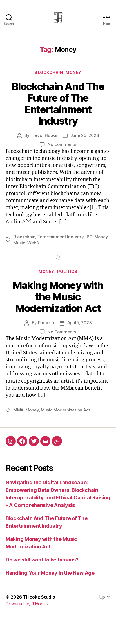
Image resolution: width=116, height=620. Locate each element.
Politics (67, 271)
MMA (18, 410)
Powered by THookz (27, 604)
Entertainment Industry (60, 236)
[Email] (45, 441)
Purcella (46, 322)
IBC (89, 236)
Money (73, 72)
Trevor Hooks (44, 135)
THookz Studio (39, 597)
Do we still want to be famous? (42, 560)
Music (19, 242)
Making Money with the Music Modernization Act (58, 296)
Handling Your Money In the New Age (50, 573)
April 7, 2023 (79, 322)
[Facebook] (22, 441)
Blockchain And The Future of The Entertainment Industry (58, 103)
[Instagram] (11, 441)
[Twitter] (34, 441)
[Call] (57, 441)
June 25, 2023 (84, 135)
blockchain (49, 72)
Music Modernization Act (65, 410)
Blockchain (24, 236)
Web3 (33, 242)
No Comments (62, 144)
